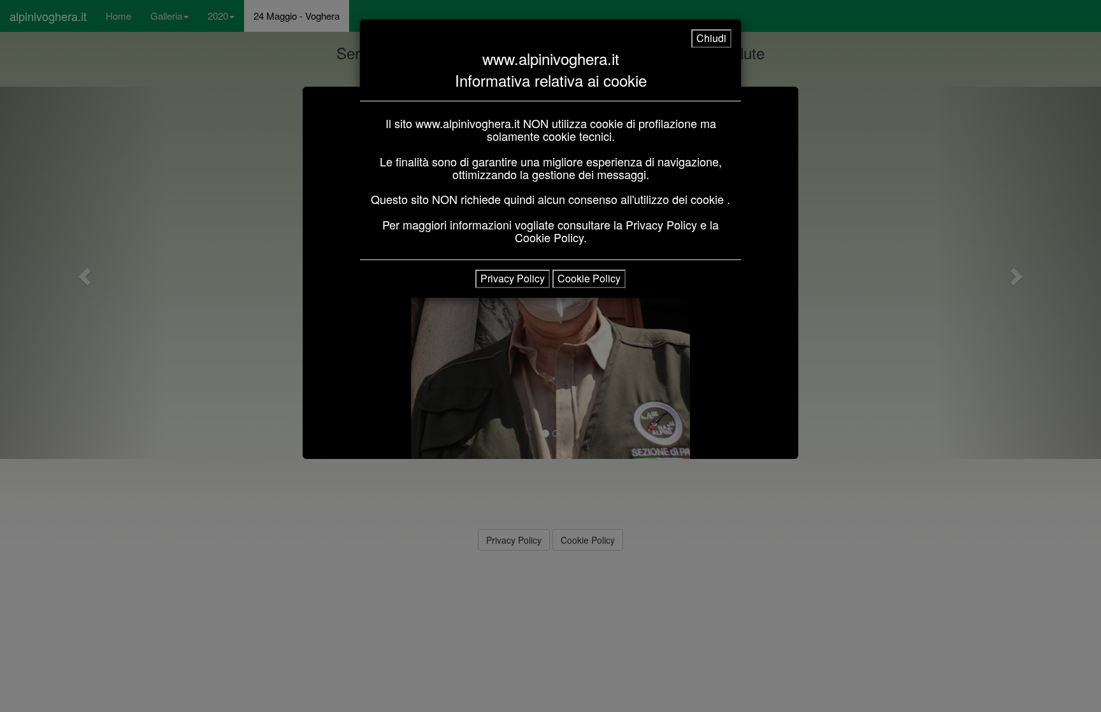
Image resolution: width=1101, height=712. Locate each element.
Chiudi (711, 38)
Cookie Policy (589, 278)
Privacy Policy (512, 278)
